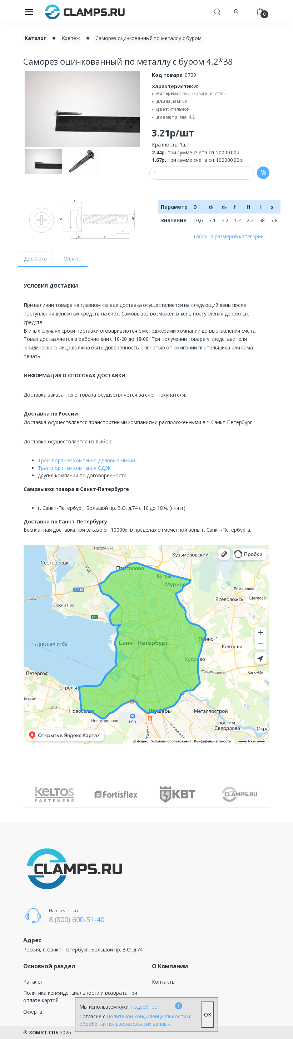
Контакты (163, 981)
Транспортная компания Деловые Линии (86, 460)
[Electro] (85, 11)
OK (207, 1014)
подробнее (144, 1006)
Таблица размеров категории (228, 236)
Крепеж (71, 38)
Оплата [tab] (72, 258)
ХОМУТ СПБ (44, 1032)
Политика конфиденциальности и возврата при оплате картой (80, 996)
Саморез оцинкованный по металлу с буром (148, 38)
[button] (217, 11)
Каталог (35, 38)
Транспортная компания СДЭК (74, 467)
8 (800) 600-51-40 (76, 919)
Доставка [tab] (35, 258)
